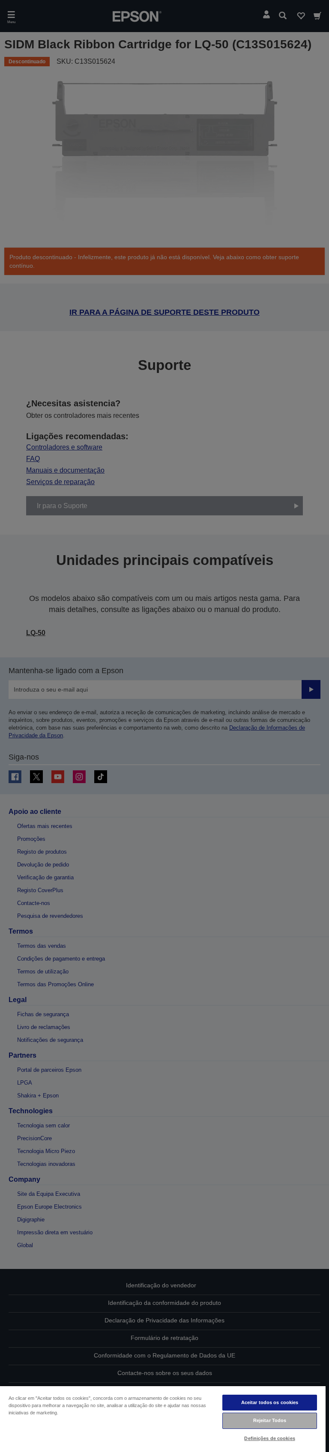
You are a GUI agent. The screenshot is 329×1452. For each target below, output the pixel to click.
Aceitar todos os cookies (270, 1402)
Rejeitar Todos (270, 1420)
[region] (163, 1418)
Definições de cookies (269, 1438)
